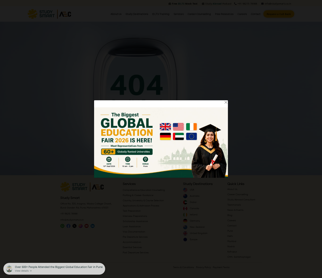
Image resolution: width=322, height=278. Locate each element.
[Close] (226, 102)
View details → (23, 270)
